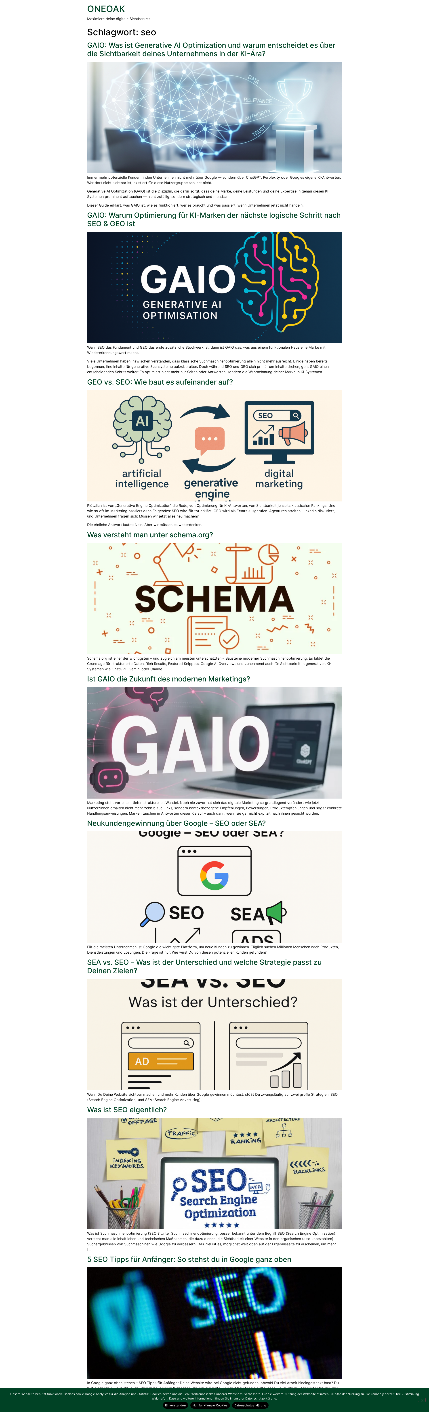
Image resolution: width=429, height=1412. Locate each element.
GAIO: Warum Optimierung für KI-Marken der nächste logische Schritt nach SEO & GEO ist (214, 219)
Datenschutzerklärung (250, 1405)
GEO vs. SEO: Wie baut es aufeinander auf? (160, 382)
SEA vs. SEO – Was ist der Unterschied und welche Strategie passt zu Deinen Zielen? (204, 966)
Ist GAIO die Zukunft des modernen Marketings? (168, 679)
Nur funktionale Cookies (210, 1405)
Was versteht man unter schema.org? (150, 534)
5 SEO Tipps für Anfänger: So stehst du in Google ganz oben (189, 1259)
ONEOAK (106, 8)
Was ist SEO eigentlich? (127, 1109)
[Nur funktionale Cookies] (422, 1400)
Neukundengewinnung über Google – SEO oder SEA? (176, 823)
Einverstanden (175, 1405)
